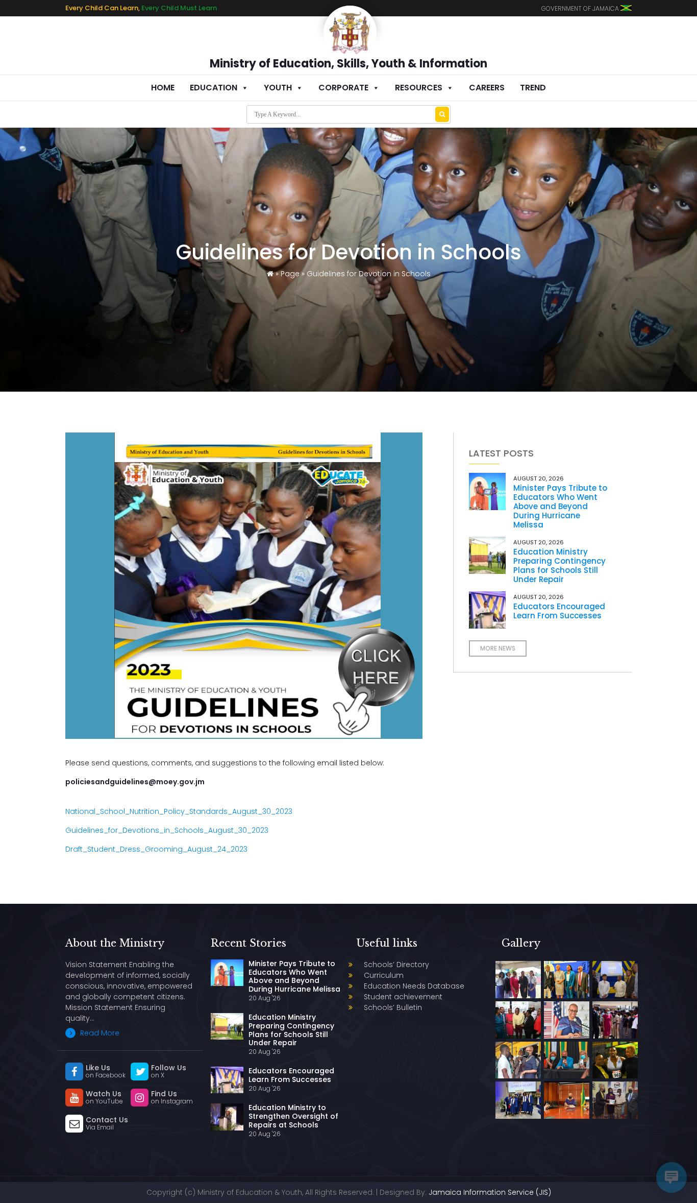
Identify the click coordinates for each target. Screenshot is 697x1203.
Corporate (343, 87)
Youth (278, 87)
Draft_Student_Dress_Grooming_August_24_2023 (156, 849)
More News (497, 648)
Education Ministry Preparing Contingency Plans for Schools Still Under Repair (559, 565)
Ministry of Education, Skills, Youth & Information (348, 63)
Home (163, 87)
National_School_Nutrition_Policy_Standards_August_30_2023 (178, 811)
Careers (487, 87)
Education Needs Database (414, 986)
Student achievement (403, 997)
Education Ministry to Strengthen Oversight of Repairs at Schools (293, 1116)
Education (213, 87)
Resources (418, 87)
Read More (98, 1033)
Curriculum (384, 975)
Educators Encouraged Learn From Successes (559, 611)
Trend (533, 87)
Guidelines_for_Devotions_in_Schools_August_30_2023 (166, 830)
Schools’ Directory (396, 964)
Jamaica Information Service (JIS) (490, 1192)
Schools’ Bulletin (393, 1007)
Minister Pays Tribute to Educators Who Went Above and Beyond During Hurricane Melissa (560, 506)
